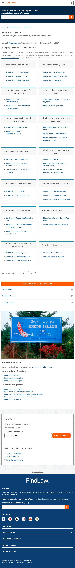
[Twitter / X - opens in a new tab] (17, 519)
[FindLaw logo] (11, 3)
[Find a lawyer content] (71, 532)
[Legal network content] (71, 551)
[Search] (71, 3)
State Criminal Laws (14, 453)
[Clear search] (49, 435)
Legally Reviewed (11, 48)
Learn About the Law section (42, 367)
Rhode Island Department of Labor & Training (20, 397)
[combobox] (28, 435)
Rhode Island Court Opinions (14, 380)
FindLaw (3, 27)
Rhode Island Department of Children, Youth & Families (23, 394)
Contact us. (14, 495)
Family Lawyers (7, 289)
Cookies (28, 562)
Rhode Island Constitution (13, 378)
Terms (4, 562)
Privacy (10, 562)
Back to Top (38, 472)
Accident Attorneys (9, 296)
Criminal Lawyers (8, 302)
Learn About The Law (15, 27)
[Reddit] (30, 519)
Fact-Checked (29, 48)
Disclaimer (19, 562)
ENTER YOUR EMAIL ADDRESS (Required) (15, 503)
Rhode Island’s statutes (10, 58)
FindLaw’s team (14, 43)
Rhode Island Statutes (11, 375)
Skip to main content (37, 2)
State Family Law (13, 456)
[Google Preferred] (37, 519)
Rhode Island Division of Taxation (15, 399)
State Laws (27, 27)
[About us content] (71, 526)
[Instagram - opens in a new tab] (24, 519)
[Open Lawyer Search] (37, 17)
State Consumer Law (14, 460)
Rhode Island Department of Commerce (18, 392)
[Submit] (67, 507)
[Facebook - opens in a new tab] (3, 519)
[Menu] (3, 3)
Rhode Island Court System (13, 389)
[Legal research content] (71, 545)
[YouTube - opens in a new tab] (10, 519)
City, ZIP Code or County (13, 431)
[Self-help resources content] (71, 539)
